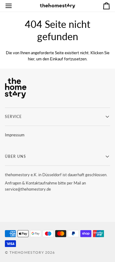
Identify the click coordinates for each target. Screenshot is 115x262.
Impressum (15, 134)
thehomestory (27, 252)
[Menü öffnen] (14, 6)
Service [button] (13, 116)
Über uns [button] (15, 156)
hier (31, 58)
